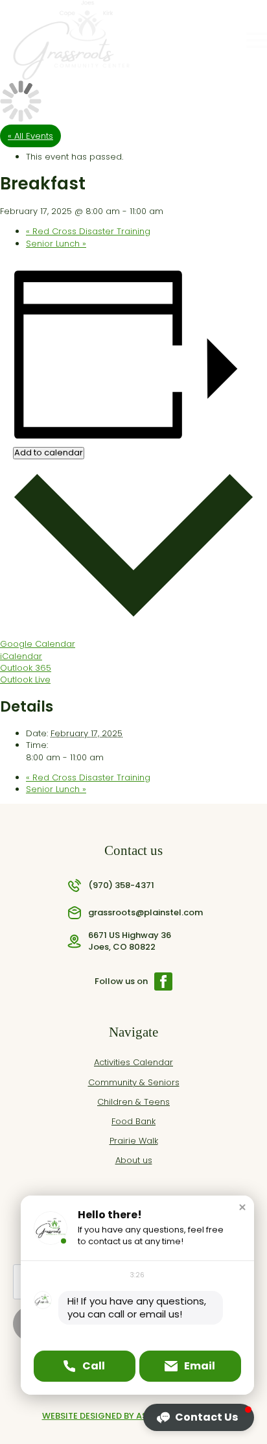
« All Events (30, 136)
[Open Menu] (256, 40)
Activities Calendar (133, 1062)
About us (133, 1160)
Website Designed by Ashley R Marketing (134, 1416)
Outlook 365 (25, 668)
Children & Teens (133, 1102)
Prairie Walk (134, 1141)
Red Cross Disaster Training (88, 231)
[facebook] (163, 981)
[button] (242, 1207)
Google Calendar (37, 644)
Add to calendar (48, 453)
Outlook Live (25, 679)
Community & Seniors (134, 1083)
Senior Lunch (56, 243)
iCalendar (21, 656)
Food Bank (133, 1121)
